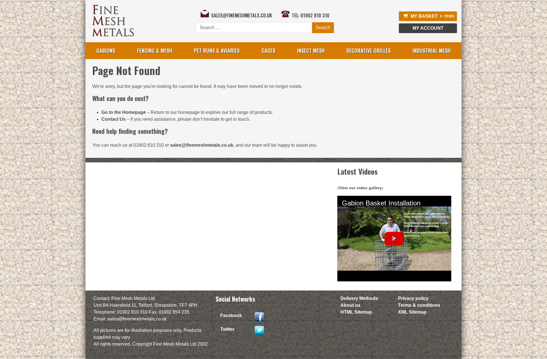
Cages (268, 50)
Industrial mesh (432, 50)
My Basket (432, 16)
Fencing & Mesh (154, 50)
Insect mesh (311, 50)
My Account (428, 28)
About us (350, 305)
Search (323, 27)
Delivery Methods (359, 298)
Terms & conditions (419, 305)
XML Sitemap (412, 312)
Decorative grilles (368, 50)
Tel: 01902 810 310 (310, 15)
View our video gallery (360, 187)
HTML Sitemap (356, 312)
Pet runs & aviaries (217, 50)
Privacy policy (413, 298)
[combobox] (254, 27)
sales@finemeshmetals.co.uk (241, 15)
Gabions (105, 50)
